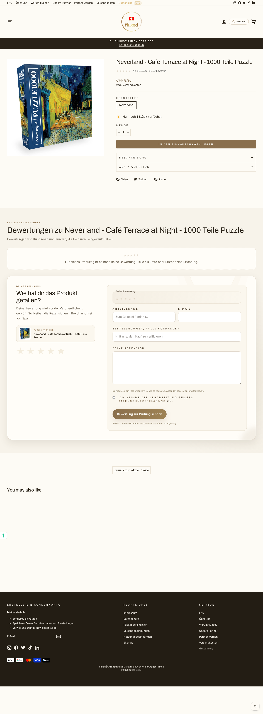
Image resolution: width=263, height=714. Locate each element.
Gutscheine (125, 2)
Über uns (21, 2)
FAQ (9, 2)
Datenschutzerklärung (142, 401)
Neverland (126, 105)
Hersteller (127, 98)
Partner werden (83, 2)
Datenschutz (131, 618)
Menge (122, 125)
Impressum (130, 612)
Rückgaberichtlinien (135, 624)
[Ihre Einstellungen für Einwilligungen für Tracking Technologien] (3, 535)
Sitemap (128, 642)
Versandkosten (105, 2)
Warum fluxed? (40, 2)
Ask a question (134, 166)
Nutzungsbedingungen (137, 636)
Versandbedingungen (136, 630)
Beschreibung (133, 157)
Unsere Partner (61, 2)
